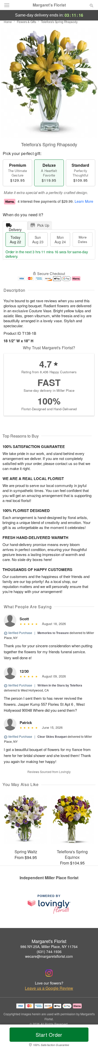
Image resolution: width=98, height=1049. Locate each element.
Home (8, 22)
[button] (87, 1038)
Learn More (84, 201)
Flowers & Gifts (26, 22)
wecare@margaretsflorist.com (49, 956)
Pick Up (43, 225)
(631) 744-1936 (49, 951)
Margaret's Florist (49, 5)
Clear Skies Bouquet (52, 736)
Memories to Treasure (53, 632)
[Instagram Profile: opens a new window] (49, 973)
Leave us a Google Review (49, 988)
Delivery (15, 228)
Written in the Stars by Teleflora (59, 685)
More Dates (82, 239)
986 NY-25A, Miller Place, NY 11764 (49, 946)
